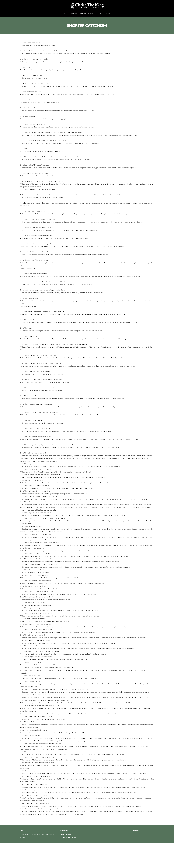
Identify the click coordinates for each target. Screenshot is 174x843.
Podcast (100, 13)
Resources (74, 13)
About (66, 13)
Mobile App (91, 13)
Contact (83, 13)
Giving (108, 13)
